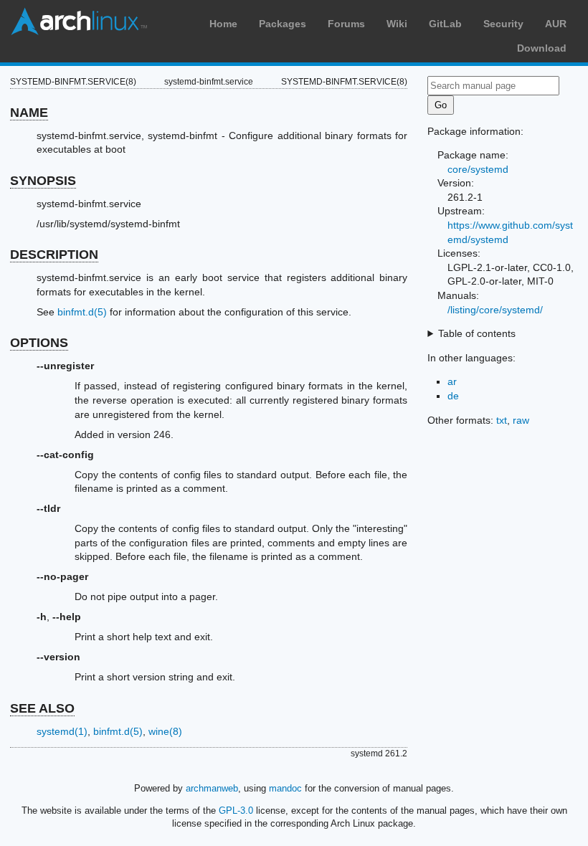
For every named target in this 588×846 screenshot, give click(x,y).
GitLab (445, 23)
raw (521, 420)
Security (503, 23)
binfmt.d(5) (82, 312)
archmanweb (212, 788)
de (453, 395)
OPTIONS (39, 343)
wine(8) (165, 731)
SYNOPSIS (43, 181)
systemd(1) (62, 731)
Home (223, 23)
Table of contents (477, 333)
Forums (346, 23)
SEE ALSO (42, 708)
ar (452, 381)
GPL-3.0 (236, 810)
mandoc (285, 788)
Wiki (397, 23)
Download (541, 48)
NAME (29, 112)
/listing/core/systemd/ (495, 309)
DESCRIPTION (54, 254)
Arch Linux (79, 21)
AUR (555, 23)
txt (501, 420)
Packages (282, 23)
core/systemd (477, 169)
